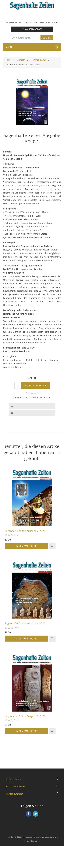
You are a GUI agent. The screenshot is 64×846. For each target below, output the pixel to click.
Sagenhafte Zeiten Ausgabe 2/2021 (25, 530)
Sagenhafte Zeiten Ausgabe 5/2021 (25, 716)
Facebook (28, 814)
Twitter (35, 814)
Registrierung (14, 22)
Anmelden (31, 22)
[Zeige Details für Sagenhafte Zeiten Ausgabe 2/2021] (32, 497)
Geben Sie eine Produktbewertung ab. (32, 397)
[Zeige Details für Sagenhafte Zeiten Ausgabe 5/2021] (32, 683)
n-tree (37, 841)
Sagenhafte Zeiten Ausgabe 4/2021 (25, 623)
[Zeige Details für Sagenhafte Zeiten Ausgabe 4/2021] (32, 590)
